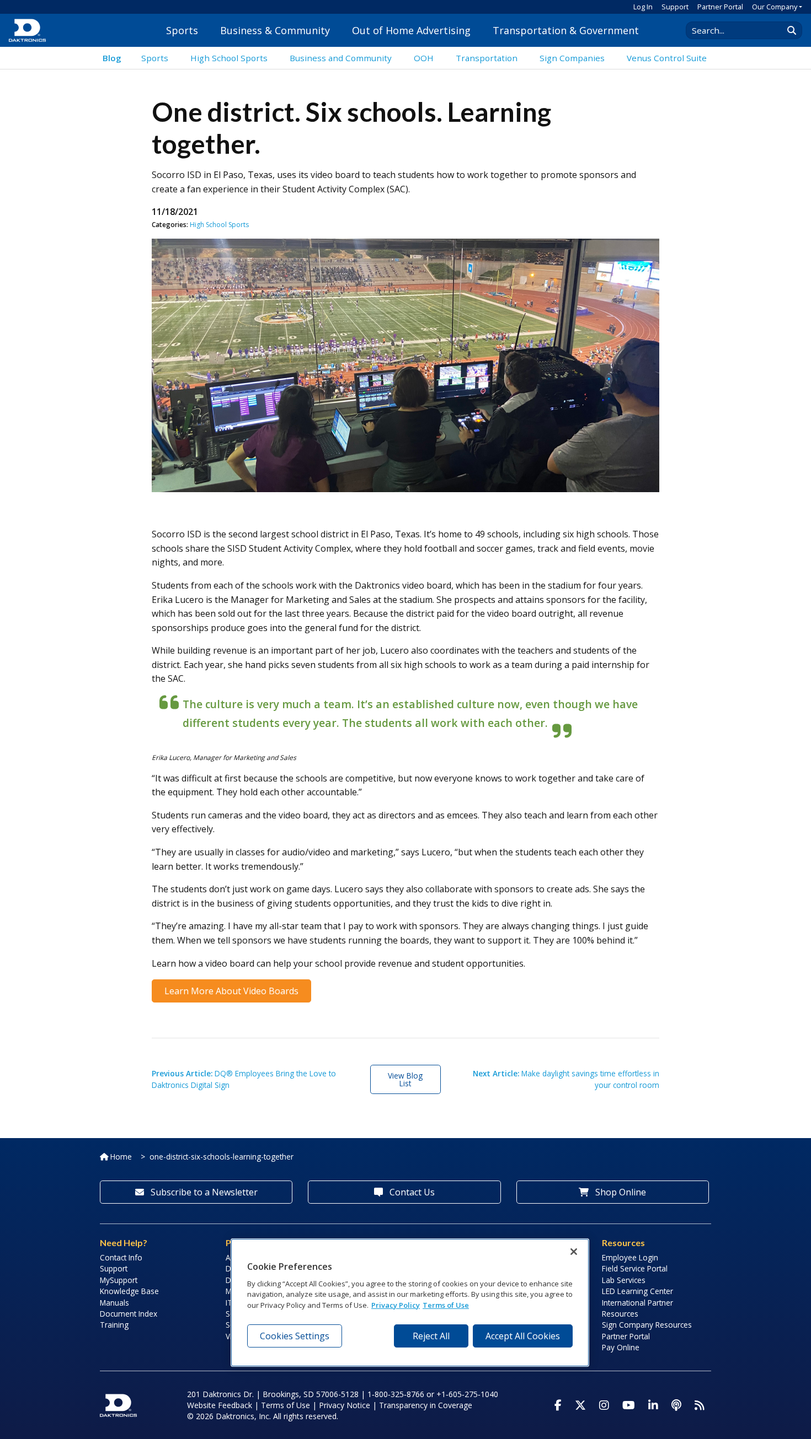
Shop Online (619, 1192)
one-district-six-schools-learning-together (222, 1156)
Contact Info (121, 1257)
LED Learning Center (637, 1291)
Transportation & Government (566, 30)
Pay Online (620, 1347)
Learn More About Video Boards (231, 991)
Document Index (128, 1313)
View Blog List (405, 1079)
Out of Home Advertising (411, 30)
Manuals (114, 1302)
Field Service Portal (635, 1268)
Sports (182, 30)
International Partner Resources (637, 1308)
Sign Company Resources (647, 1324)
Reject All (431, 1335)
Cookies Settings (294, 1335)
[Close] (574, 1251)
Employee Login (630, 1257)
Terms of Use (285, 1405)
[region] (410, 1302)
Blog (112, 57)
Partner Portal (720, 7)
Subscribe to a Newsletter (203, 1192)
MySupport (118, 1280)
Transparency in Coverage (425, 1405)
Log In (643, 7)
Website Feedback (219, 1405)
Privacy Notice (344, 1405)
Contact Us (411, 1192)
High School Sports (219, 224)
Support (675, 7)
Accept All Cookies (522, 1335)
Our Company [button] (774, 7)
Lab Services (623, 1280)
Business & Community (275, 30)
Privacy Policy (395, 1304)
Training (114, 1324)
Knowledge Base (129, 1291)
